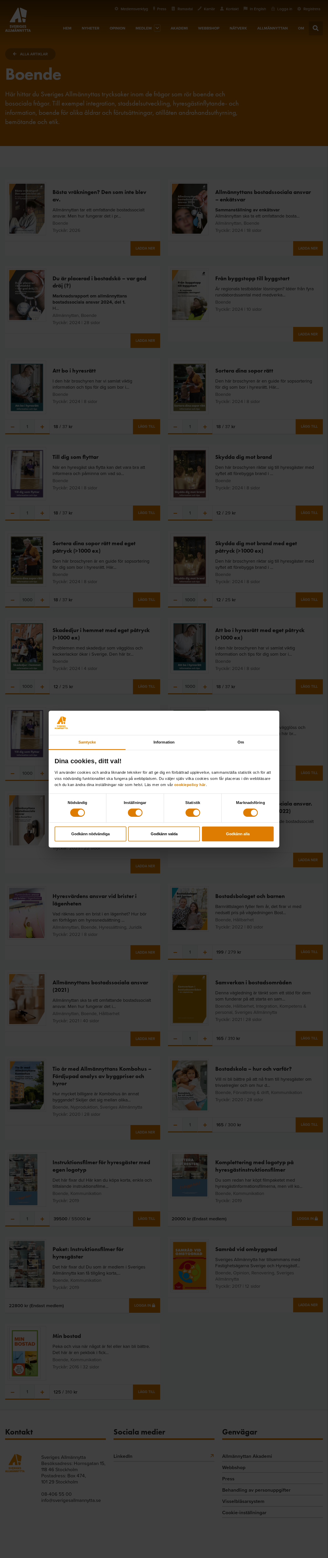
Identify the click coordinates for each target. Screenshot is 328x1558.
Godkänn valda (164, 834)
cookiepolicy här (190, 784)
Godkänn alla (238, 834)
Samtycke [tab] (87, 742)
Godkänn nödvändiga (90, 834)
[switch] (135, 813)
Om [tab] (241, 742)
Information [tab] (164, 742)
